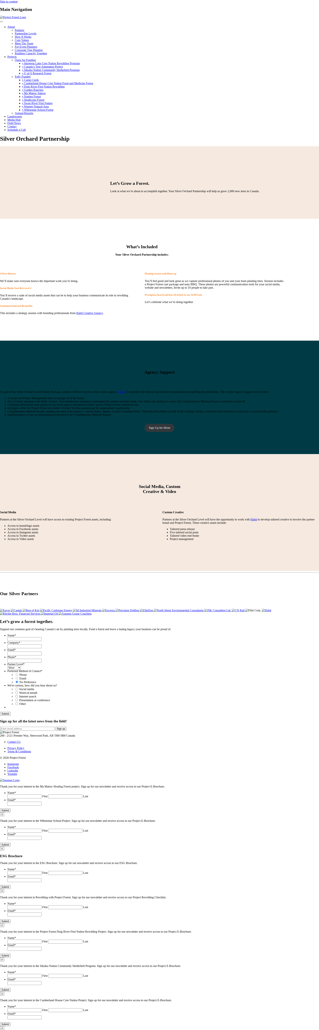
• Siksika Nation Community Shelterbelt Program (51, 70)
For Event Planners (26, 46)
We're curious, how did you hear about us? (32, 685)
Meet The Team (24, 43)
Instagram (13, 764)
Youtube (12, 773)
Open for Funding (25, 60)
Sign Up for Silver (159, 427)
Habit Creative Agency (89, 313)
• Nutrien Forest (31, 96)
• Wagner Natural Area (35, 106)
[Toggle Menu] (1, 21)
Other (22, 703)
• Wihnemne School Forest (37, 109)
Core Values (22, 40)
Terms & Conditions (19, 751)
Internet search (27, 696)
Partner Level (16, 664)
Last (85, 796)
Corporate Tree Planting (29, 50)
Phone (11, 657)
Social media (26, 689)
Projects (12, 56)
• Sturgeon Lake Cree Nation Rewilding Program (51, 63)
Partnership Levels (25, 33)
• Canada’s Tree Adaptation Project (42, 66)
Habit (121, 391)
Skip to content (9, 1)
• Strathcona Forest (33, 99)
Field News (14, 123)
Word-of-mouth (28, 692)
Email (11, 649)
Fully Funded (22, 76)
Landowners (14, 116)
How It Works (23, 36)
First (44, 796)
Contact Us (13, 741)
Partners (19, 30)
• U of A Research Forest (36, 73)
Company (13, 642)
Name (11, 635)
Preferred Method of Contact (24, 671)
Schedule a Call (16, 129)
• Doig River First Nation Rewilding (43, 86)
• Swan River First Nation (37, 103)
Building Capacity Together (31, 53)
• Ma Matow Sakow (34, 93)
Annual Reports (24, 113)
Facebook (13, 767)
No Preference (27, 682)
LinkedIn (12, 770)
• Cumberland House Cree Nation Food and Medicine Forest (57, 83)
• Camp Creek (30, 80)
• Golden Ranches (32, 89)
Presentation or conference (34, 700)
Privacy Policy (15, 748)
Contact (11, 126)
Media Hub (14, 119)
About (11, 26)
